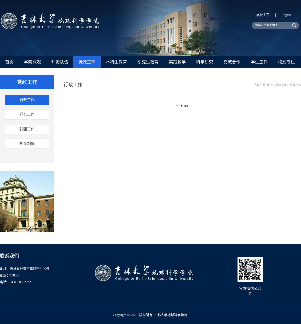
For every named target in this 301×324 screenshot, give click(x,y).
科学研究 (204, 62)
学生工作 (259, 62)
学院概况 (32, 62)
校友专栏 (286, 62)
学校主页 (262, 15)
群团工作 (27, 129)
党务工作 (27, 114)
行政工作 (27, 100)
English (286, 15)
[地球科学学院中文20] (49, 29)
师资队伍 (59, 62)
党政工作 (87, 62)
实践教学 (177, 62)
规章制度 (27, 144)
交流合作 (231, 62)
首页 (9, 62)
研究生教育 (147, 62)
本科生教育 (116, 62)
